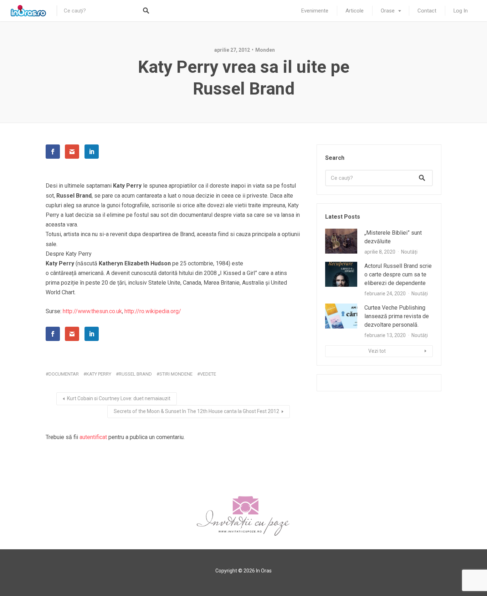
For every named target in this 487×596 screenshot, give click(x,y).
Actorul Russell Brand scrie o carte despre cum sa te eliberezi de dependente (398, 274)
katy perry (98, 374)
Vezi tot (377, 351)
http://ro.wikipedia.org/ (152, 311)
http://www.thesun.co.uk (92, 311)
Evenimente (314, 10)
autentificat (93, 437)
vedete (208, 374)
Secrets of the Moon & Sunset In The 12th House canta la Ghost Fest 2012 (196, 411)
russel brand (135, 374)
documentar (63, 374)
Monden (265, 50)
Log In (460, 10)
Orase (388, 10)
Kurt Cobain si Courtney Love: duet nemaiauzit (118, 398)
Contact (426, 10)
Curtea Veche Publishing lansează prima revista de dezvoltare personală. (396, 316)
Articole (354, 10)
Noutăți (409, 252)
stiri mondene (176, 374)
